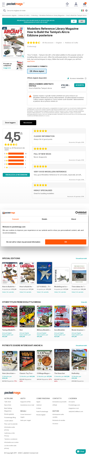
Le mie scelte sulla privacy (10, 447)
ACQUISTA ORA (80, 85)
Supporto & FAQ (25, 402)
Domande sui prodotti (59, 402)
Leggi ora (7, 68)
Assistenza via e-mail (27, 405)
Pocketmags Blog (10, 417)
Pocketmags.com (74, 405)
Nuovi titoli (7, 405)
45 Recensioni (47, 43)
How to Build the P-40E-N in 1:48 (9, 286)
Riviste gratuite (9, 414)
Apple (38, 402)
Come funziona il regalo (25, 416)
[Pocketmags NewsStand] (14, 4)
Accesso (55, 423)
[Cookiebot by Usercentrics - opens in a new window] (77, 212)
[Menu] (3, 4)
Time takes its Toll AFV (79, 286)
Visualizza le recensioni (16, 175)
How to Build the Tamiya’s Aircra (76, 15)
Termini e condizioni (10, 439)
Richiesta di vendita (59, 420)
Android (38, 405)
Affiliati (55, 405)
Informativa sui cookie (11, 442)
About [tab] (73, 219)
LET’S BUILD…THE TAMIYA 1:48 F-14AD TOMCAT (44, 286)
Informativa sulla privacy (9, 428)
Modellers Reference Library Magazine (51, 15)
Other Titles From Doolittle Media (21, 302)
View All (84, 302)
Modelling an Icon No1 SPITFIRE (61, 286)
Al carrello (10, 292)
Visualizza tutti (81, 258)
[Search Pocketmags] (4, 10)
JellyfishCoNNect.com (76, 411)
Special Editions (11, 258)
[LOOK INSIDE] (13, 57)
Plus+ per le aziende (10, 424)
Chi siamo (72, 402)
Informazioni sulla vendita (58, 416)
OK (65, 242)
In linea (38, 408)
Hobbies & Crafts (23, 15)
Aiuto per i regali (25, 420)
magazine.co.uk (74, 408)
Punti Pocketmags (42, 411)
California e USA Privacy (9, 434)
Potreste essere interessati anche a (22, 345)
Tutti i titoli (7, 402)
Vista (4, 292)
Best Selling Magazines (8, 409)
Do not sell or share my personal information (23, 242)
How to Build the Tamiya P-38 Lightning (27, 286)
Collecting (34, 15)
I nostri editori (8, 420)
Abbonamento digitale (9, 15)
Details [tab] (44, 219)
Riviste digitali (40, 415)
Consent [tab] (15, 219)
